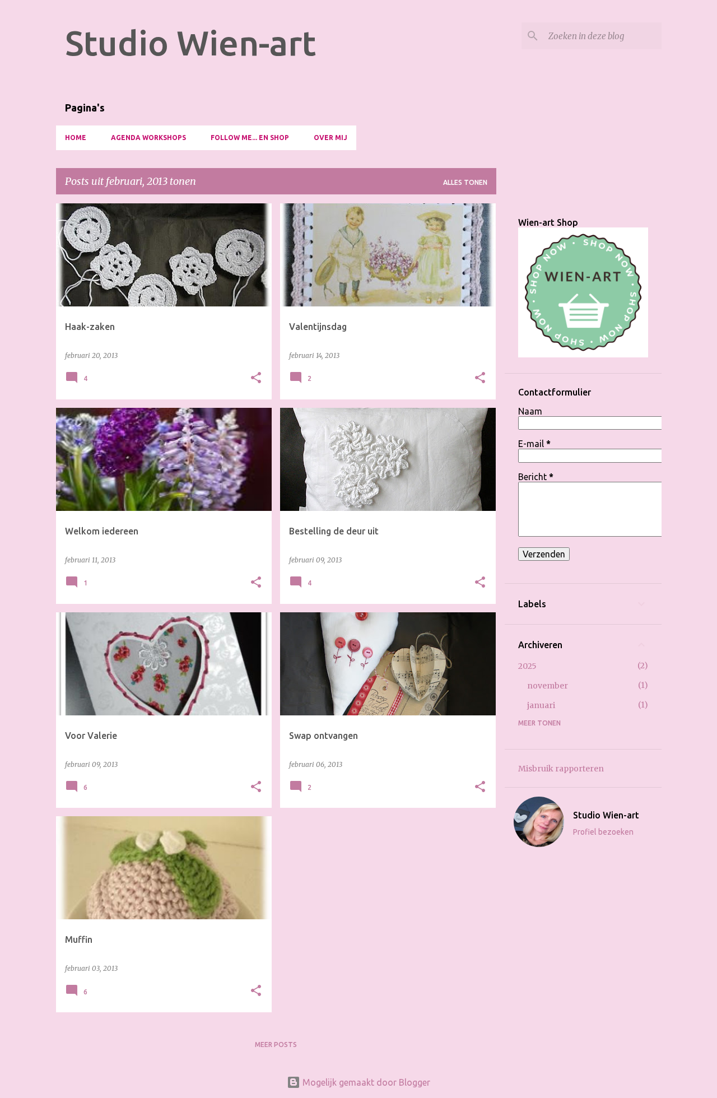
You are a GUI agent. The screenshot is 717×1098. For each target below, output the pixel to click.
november (547, 686)
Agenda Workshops (148, 137)
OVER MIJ (330, 137)
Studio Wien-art (190, 42)
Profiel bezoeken (603, 831)
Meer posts (276, 1044)
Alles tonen (465, 182)
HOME (75, 137)
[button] (256, 378)
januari (541, 705)
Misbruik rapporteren (561, 769)
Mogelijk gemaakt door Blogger (365, 1082)
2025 (527, 666)
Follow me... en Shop (250, 137)
